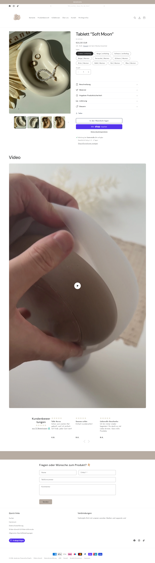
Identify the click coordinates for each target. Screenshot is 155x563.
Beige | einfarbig (103, 54)
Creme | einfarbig (84, 54)
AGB (60, 558)
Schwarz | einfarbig (122, 54)
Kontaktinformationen (76, 558)
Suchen (11, 518)
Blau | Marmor (131, 63)
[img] (41, 425)
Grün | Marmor (83, 63)
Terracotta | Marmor (102, 58)
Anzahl (78, 68)
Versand (85, 46)
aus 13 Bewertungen (39, 428)
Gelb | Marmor (99, 63)
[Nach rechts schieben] (68, 122)
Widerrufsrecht (38, 558)
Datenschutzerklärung (16, 525)
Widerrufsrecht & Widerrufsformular (21, 529)
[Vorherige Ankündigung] (51, 6)
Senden (46, 502)
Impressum (12, 522)
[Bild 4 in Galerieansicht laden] (59, 122)
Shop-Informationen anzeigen (88, 143)
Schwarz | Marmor (121, 58)
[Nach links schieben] (11, 122)
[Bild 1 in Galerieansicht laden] (20, 122)
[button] (135, 17)
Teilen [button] (80, 113)
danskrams (17, 558)
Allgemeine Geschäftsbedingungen (21, 533)
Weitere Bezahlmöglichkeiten (99, 132)
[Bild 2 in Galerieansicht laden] (33, 122)
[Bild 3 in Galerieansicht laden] (46, 122)
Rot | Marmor (115, 63)
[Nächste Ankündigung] (104, 6)
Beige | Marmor (83, 58)
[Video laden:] (77, 286)
